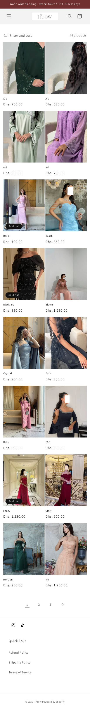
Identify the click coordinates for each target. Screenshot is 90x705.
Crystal (7, 373)
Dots (6, 442)
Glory (48, 510)
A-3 (5, 167)
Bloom (49, 304)
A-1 (5, 98)
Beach (49, 235)
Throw (38, 701)
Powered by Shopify (53, 701)
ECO (47, 442)
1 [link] (27, 604)
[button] (9, 16)
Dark (48, 373)
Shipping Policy (19, 662)
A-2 (47, 98)
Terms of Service (20, 672)
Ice (47, 579)
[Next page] (63, 604)
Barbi (6, 235)
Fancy (6, 510)
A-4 (47, 167)
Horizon (8, 579)
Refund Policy (18, 652)
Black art (8, 304)
